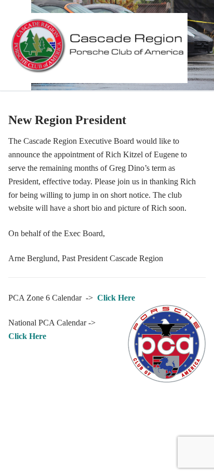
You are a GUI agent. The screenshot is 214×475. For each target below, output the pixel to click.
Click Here (116, 297)
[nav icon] (200, 45)
